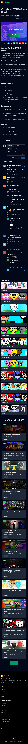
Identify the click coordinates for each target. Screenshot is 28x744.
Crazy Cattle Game (5, 719)
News (2, 694)
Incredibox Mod (5, 714)
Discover (3, 689)
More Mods (14, 663)
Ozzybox (3, 708)
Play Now (15, 35)
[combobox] (14, 738)
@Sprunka (15, 262)
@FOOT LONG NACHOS (18, 199)
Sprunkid (3, 712)
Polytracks (3, 710)
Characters (3, 691)
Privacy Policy (4, 731)
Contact (3, 696)
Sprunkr (3, 705)
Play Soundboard (5, 721)
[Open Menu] (25, 2)
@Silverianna (16, 220)
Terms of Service (5, 728)
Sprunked (7, 682)
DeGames (3, 703)
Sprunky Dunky (4, 717)
